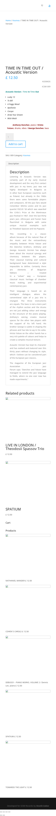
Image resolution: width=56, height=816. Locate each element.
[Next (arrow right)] (4, 815)
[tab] (28, 163)
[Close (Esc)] (1, 811)
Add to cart (16, 144)
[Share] (4, 811)
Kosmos (16, 20)
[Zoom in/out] (9, 811)
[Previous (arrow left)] (1, 815)
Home (8, 20)
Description (13, 163)
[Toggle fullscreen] (6, 811)
